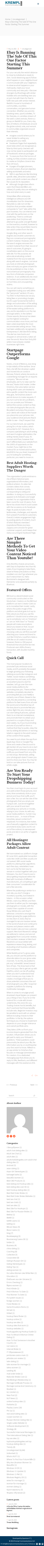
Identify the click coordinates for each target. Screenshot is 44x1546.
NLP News (11, 1398)
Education (11, 1276)
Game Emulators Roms (16, 1307)
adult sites (11, 1156)
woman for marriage (15, 1483)
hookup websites (14, 1328)
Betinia (9, 1214)
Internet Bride (12, 1349)
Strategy (10, 1429)
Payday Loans (12, 1407)
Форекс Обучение (15, 1492)
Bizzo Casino (12, 1230)
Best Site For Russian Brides (18, 1211)
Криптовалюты (13, 1489)
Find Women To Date (15, 1294)
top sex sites (12, 1438)
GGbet (9, 1313)
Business (10, 1245)
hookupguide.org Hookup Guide (20, 1331)
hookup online (13, 1319)
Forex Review (12, 1304)
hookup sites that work (16, 1325)
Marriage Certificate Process (18, 1383)
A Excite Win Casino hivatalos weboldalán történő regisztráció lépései (19, 1508)
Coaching (10, 1251)
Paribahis (10, 1404)
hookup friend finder (15, 1316)
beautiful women (14, 1177)
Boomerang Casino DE (16, 1239)
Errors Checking (13, 1282)
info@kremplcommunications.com (15, 1544)
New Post (11, 1395)
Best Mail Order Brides (16, 1193)
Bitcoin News (12, 1227)
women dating (13, 1486)
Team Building (13, 1522)
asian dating (12, 1168)
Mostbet (10, 1389)
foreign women (13, 1300)
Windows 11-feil (13, 1474)
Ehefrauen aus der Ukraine (18, 1279)
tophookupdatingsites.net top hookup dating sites (19, 1442)
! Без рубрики (13, 1147)
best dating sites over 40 (17, 1187)
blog (8, 1233)
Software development (16, 1426)
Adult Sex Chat (13, 1153)
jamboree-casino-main (16, 1355)
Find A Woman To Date (16, 1291)
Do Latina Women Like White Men (20, 1273)
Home (7, 19)
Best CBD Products (14, 1180)
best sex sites (12, 1205)
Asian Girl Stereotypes (16, 1171)
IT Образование (14, 1352)
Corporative (11, 1257)
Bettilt (9, 1217)
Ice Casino (11, 1346)
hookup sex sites (13, 1322)
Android (10, 1165)
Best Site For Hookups (16, 1208)
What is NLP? (12, 1456)
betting (9, 1223)
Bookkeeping (12, 1236)
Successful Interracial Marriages (20, 1432)
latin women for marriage (17, 1364)
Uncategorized (18, 19)
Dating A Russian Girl (15, 1260)
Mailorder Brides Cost (15, 1376)
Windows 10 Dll (13, 1468)
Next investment (13, 1516)
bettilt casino (12, 1220)
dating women (13, 1270)
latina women (12, 1367)
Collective (11, 1254)
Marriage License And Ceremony (20, 1386)
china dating (12, 1248)
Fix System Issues (14, 1297)
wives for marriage (14, 1480)
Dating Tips (11, 1267)
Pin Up (9, 1410)
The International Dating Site (18, 1435)
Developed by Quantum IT (22, 1538)
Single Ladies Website (15, 1423)
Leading (10, 1370)
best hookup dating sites (17, 1190)
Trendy (10, 1447)
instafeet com (12, 574)
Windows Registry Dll (15, 1477)
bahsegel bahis (13, 1174)
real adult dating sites (15, 1413)
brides (9, 1242)
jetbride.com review (15, 1358)
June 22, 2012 (12, 1504)
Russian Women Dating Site (18, 1420)
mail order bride (13, 1373)
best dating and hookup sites (19, 1183)
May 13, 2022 (12, 49)
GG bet (9, 1310)
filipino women (13, 1285)
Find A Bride (12, 1288)
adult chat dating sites (16, 1150)
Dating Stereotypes (15, 1264)
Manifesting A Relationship (17, 1379)
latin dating (11, 1361)
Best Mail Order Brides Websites (20, 1196)
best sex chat (12, 1199)
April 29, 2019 (12, 1514)
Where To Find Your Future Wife (20, 1459)
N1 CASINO (11, 1392)
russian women (13, 1416)
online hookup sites (15, 1401)
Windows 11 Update (15, 1471)
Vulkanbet (11, 1453)
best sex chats (12, 1202)
